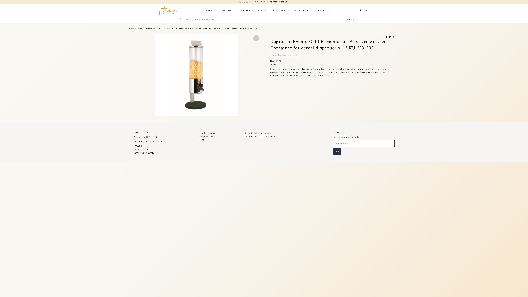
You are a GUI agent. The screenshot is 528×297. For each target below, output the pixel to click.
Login (273, 55)
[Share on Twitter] (390, 37)
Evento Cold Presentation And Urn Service (155, 28)
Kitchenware (280, 10)
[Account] (360, 10)
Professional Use (279, 2)
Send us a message (209, 133)
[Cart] (366, 10)
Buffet (262, 10)
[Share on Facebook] (386, 37)
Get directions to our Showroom (259, 136)
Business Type (303, 10)
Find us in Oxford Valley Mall (257, 133)
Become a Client (207, 136)
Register (281, 55)
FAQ (202, 139)
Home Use (260, 2)
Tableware (228, 10)
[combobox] (262, 19)
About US (323, 10)
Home (131, 28)
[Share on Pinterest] (393, 37)
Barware (246, 10)
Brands (210, 10)
